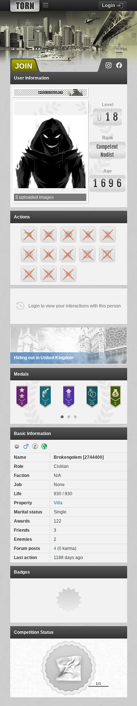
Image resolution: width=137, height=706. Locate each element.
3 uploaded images (34, 197)
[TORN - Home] (24, 6)
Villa (58, 502)
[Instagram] (108, 65)
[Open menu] (45, 5)
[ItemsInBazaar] (35, 446)
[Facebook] (119, 65)
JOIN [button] (23, 66)
